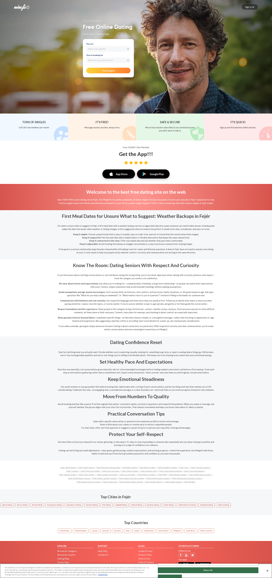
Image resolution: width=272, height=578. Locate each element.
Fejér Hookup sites (149, 471)
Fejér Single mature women (89, 482)
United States (65, 531)
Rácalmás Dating (153, 505)
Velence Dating (223, 505)
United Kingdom (81, 531)
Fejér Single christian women (131, 478)
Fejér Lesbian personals (107, 474)
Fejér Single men (110, 482)
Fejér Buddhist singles (167, 467)
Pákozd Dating (136, 505)
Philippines (177, 531)
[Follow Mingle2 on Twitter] (192, 555)
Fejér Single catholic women (104, 478)
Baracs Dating (22, 505)
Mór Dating (106, 505)
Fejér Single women (173, 482)
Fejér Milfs (162, 474)
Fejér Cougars (72, 471)
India (127, 531)
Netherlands (149, 531)
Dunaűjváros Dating (73, 505)
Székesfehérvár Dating (187, 505)
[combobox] (108, 49)
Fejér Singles (189, 482)
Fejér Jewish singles (68, 474)
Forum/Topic (63, 562)
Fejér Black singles (147, 467)
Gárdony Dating (92, 505)
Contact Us (103, 554)
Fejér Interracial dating (194, 471)
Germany (117, 531)
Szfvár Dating (169, 505)
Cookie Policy (103, 575)
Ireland (136, 531)
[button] (250, 7)
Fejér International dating (170, 471)
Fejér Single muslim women (131, 482)
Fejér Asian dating (86, 467)
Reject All (208, 570)
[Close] (267, 570)
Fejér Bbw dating (129, 467)
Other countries (206, 531)
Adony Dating (7, 505)
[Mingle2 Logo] (21, 7)
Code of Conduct (146, 562)
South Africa (190, 531)
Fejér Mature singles (147, 474)
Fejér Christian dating (200, 467)
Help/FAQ (102, 551)
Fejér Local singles (128, 474)
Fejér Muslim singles (178, 474)
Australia (105, 531)
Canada (94, 531)
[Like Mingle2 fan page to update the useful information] (180, 555)
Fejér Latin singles (87, 474)
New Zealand (163, 531)
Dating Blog (63, 558)
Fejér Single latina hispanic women (187, 478)
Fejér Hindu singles (130, 471)
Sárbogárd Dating (206, 505)
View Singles (108, 70)
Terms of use (144, 558)
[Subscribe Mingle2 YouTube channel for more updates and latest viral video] (186, 555)
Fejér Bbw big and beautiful (108, 467)
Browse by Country (66, 554)
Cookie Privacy (145, 551)
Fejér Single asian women (200, 474)
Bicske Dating (37, 505)
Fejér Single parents (154, 482)
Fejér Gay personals (111, 471)
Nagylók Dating (121, 505)
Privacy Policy (145, 554)
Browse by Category (67, 551)
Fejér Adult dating (68, 467)
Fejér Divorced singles (90, 471)
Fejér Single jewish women (158, 478)
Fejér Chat (184, 467)
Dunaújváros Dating (54, 505)
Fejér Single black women (79, 478)
